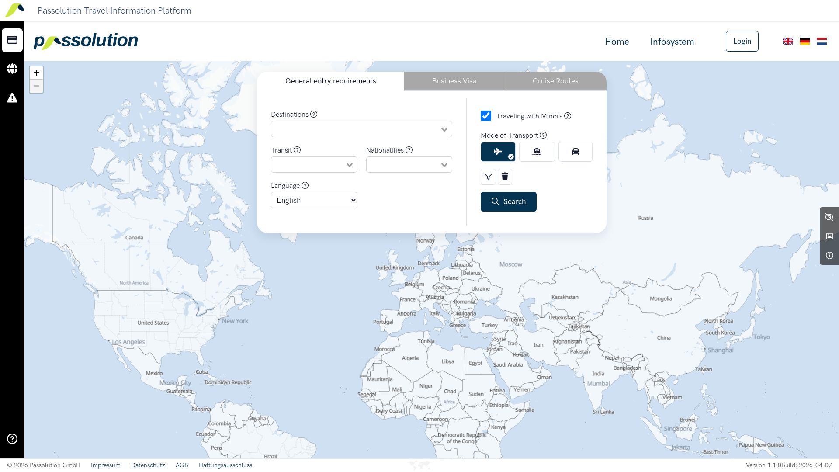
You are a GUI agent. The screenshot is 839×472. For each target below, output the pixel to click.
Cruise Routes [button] (556, 80)
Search (512, 201)
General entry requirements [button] (330, 80)
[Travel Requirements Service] (12, 40)
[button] (36, 73)
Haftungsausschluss (225, 465)
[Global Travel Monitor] (12, 69)
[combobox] (361, 129)
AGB (182, 465)
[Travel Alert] (12, 98)
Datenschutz (148, 465)
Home (617, 41)
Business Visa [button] (454, 80)
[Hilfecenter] (12, 439)
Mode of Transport (510, 135)
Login (742, 41)
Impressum (106, 465)
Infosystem (672, 41)
